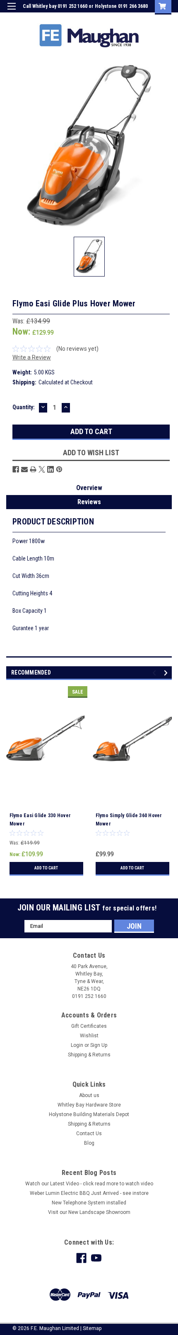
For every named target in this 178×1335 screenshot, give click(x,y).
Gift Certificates (89, 1026)
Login (109, 18)
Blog (89, 1143)
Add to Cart (46, 868)
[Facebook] (15, 469)
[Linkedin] (50, 469)
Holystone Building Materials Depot (89, 1114)
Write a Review (31, 357)
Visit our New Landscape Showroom (89, 1212)
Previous (155, 673)
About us (89, 1095)
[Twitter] (41, 469)
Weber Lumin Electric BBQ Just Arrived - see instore (89, 1193)
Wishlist (89, 1036)
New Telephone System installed (89, 1203)
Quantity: (23, 407)
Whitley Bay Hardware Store (89, 1105)
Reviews (89, 502)
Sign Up (132, 18)
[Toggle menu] (11, 11)
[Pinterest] (59, 469)
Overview (89, 488)
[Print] (33, 469)
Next (167, 673)
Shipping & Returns (89, 1055)
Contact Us (89, 1133)
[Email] (24, 469)
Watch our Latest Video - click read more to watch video (89, 1184)
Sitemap (92, 1328)
